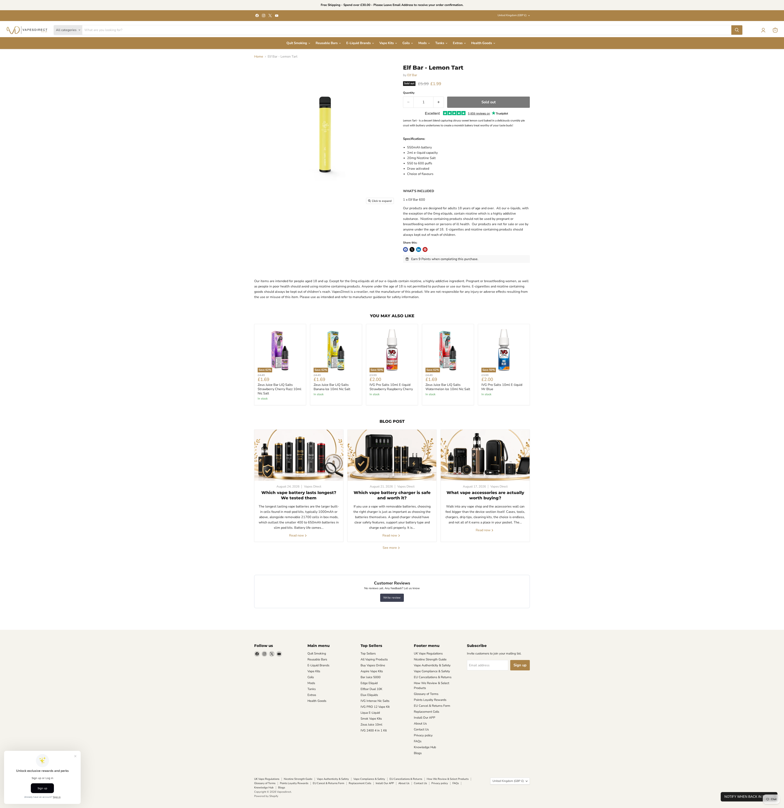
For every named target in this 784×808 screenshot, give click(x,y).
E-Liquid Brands (359, 43)
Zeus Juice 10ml (371, 724)
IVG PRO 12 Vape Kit (375, 707)
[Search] (736, 30)
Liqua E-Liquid (370, 713)
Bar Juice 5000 (371, 677)
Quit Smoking (297, 43)
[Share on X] (412, 249)
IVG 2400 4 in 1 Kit (374, 730)
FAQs (417, 741)
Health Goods (482, 43)
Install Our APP (424, 718)
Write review (392, 598)
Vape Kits (387, 43)
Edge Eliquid (369, 683)
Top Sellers (368, 653)
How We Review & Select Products (448, 779)
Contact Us (421, 729)
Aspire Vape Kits (372, 671)
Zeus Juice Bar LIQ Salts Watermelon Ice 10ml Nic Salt (447, 387)
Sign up (520, 665)
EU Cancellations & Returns (432, 677)
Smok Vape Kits (371, 719)
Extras (458, 43)
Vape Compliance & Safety (432, 671)
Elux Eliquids (369, 695)
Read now (297, 535)
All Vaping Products (374, 659)
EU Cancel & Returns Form (432, 706)
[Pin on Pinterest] (425, 249)
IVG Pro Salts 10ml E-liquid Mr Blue (501, 387)
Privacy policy (423, 735)
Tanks (440, 43)
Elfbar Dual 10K (371, 689)
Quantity (408, 93)
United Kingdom (512, 15)
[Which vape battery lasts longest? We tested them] (298, 455)
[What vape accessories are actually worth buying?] (485, 455)
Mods (423, 43)
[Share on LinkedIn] (418, 249)
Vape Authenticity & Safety (432, 665)
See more (390, 547)
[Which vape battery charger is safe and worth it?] (392, 455)
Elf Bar (412, 75)
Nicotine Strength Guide (430, 659)
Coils (406, 43)
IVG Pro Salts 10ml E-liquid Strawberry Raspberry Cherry (391, 387)
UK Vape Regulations (428, 653)
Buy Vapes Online (373, 665)
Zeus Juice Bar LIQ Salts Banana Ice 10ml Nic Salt (332, 387)
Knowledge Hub (425, 747)
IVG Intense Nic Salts (375, 701)
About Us (420, 723)
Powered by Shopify (266, 796)
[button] (763, 30)
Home (258, 56)
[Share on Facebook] (405, 249)
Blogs (418, 753)
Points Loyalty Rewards (430, 700)
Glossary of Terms (426, 694)
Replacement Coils (426, 712)
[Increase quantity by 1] (438, 102)
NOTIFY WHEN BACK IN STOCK (749, 796)
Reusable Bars (327, 43)
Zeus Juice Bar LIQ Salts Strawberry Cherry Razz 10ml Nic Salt (279, 389)
